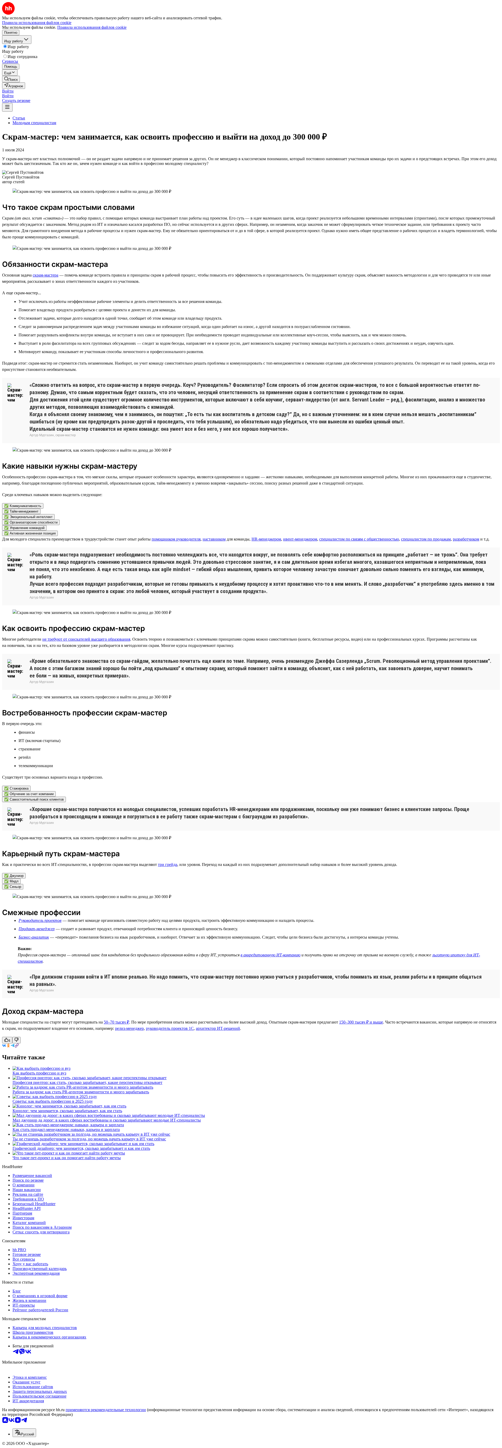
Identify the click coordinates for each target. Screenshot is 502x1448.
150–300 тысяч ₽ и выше (361, 1022)
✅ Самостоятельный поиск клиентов (34, 799)
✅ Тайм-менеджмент (21, 511)
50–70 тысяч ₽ (116, 1022)
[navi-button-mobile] (7, 107)
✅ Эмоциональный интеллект (28, 517)
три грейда (167, 864)
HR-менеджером (266, 539)
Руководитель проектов (40, 920)
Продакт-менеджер (37, 929)
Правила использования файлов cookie (92, 27)
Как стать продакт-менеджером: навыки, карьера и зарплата (66, 1129)
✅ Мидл (11, 881)
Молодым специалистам (34, 122)
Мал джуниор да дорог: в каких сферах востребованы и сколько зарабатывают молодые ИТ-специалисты (107, 1120)
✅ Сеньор (12, 887)
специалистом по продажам (426, 539)
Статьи (19, 118)
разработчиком (466, 539)
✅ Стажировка (16, 788)
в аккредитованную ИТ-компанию (270, 955)
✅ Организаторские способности (31, 522)
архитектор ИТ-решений (218, 1028)
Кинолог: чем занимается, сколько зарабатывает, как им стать (67, 1110)
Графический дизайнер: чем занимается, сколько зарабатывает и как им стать (81, 1148)
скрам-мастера (45, 275)
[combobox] (24, 1432)
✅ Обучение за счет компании (29, 794)
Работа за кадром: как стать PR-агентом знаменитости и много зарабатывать (81, 1092)
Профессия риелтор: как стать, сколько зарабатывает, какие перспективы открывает (87, 1082)
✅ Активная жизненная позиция (30, 533)
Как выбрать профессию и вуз (39, 1073)
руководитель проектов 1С (170, 1028)
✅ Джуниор (14, 876)
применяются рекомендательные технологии (106, 1409)
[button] (8, 91)
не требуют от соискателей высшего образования (86, 639)
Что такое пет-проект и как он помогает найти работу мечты (67, 1158)
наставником (214, 539)
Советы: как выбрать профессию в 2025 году (53, 1101)
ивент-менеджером (300, 539)
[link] (11, 79)
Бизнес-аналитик (34, 937)
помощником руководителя (176, 539)
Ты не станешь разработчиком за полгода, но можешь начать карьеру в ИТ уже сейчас (89, 1139)
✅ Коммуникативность (22, 506)
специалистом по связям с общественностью (359, 539)
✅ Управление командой (24, 528)
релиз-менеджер (129, 1028)
